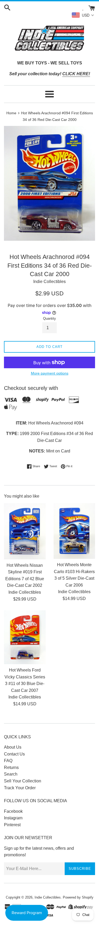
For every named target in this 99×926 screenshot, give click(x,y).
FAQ (8, 760)
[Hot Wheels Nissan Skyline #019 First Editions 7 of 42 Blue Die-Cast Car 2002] (25, 531)
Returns (11, 767)
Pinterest (12, 825)
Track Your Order (20, 788)
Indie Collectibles (48, 897)
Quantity (49, 318)
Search (10, 774)
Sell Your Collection (22, 781)
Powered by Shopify (78, 897)
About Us (12, 747)
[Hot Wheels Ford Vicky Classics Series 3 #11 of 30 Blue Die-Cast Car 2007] (25, 637)
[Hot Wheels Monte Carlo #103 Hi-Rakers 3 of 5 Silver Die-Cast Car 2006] (74, 531)
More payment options (49, 373)
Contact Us (14, 754)
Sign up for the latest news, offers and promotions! (39, 851)
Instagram (13, 818)
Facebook (13, 811)
